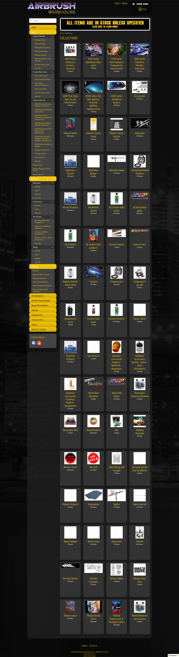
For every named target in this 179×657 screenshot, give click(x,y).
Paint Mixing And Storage (42, 286)
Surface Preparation (40, 282)
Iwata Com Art (38, 174)
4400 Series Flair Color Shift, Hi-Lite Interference (43, 131)
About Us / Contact (38, 329)
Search (84, 645)
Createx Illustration (40, 72)
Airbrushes (37, 183)
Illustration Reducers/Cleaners (42, 84)
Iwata (37, 191)
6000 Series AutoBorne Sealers (43, 145)
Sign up (124, 3)
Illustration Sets (41, 89)
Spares (35, 247)
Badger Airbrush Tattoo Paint (41, 170)
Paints (33, 32)
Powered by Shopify (89, 656)
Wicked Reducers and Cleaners (43, 60)
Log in (117, 3)
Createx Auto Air (39, 100)
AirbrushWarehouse (88, 652)
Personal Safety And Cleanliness (42, 221)
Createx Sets (37, 165)
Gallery (34, 324)
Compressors (37, 202)
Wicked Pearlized (41, 51)
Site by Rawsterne (89, 654)
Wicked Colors (40, 40)
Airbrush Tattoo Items (41, 274)
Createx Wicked (39, 36)
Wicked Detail (40, 44)
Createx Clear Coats (42, 64)
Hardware (35, 178)
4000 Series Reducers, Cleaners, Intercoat (43, 105)
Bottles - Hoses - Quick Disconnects (43, 239)
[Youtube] (39, 342)
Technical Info (36, 315)
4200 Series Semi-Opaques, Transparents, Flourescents (43, 117)
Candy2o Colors (41, 154)
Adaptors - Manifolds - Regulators (43, 227)
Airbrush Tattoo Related (40, 300)
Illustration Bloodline (42, 79)
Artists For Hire (37, 319)
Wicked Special (40, 55)
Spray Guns (37, 198)
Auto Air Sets (40, 157)
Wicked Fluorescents (42, 48)
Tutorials (34, 310)
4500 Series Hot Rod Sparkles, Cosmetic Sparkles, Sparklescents (43, 139)
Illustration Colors (41, 76)
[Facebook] (33, 342)
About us (93, 645)
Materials (34, 266)
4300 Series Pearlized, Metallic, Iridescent (43, 124)
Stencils (36, 271)
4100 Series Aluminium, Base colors (43, 111)
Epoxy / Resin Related (39, 305)
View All (38, 68)
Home (33, 27)
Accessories (37, 217)
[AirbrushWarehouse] (51, 11)
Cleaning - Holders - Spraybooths (42, 233)
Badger (37, 258)
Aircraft (37, 187)
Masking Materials (39, 278)
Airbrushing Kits (37, 295)
